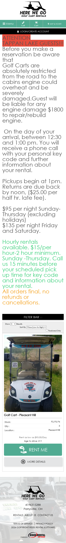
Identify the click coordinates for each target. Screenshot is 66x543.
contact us (45, 515)
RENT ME (37, 449)
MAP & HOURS (55, 24)
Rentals (18, 515)
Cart (36, 25)
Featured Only (54, 330)
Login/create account (34, 31)
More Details (36, 461)
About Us (30, 515)
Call (23, 25)
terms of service (23, 523)
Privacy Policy (44, 523)
